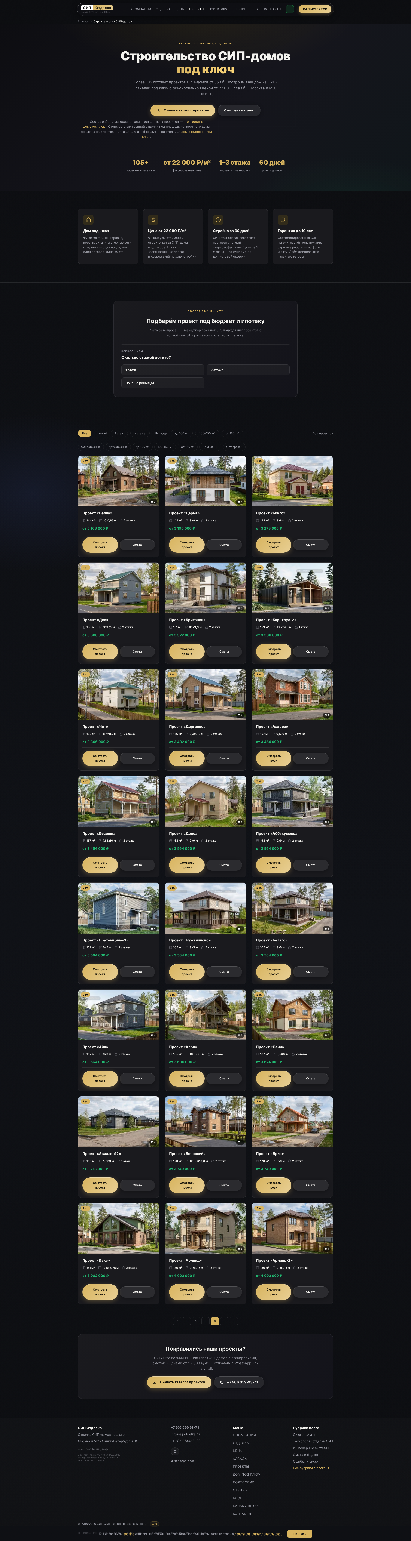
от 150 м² (232, 433)
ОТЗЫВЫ (240, 9)
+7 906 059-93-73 (242, 1382)
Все (84, 433)
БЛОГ (255, 9)
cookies (128, 1533)
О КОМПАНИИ (140, 9)
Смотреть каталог (239, 110)
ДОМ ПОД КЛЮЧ (247, 1474)
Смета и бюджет (306, 1455)
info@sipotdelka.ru (185, 1434)
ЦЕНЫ (180, 9)
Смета (137, 544)
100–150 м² (207, 433)
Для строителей (185, 1461)
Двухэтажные (118, 447)
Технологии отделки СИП (313, 1441)
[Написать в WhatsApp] (290, 9)
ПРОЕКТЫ (196, 9)
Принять (299, 1533)
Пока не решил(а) (139, 383)
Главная (83, 21)
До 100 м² (142, 447)
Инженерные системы (311, 1448)
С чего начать (304, 1435)
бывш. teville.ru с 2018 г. (95, 12)
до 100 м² (182, 433)
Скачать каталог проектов (186, 110)
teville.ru (92, 1449)
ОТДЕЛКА (163, 9)
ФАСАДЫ (240, 1459)
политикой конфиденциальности (258, 1533)
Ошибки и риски (306, 1461)
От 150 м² (187, 447)
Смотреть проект (100, 545)
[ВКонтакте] (175, 1451)
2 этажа (217, 370)
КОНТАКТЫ (272, 9)
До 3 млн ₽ (210, 447)
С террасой (234, 447)
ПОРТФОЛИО (219, 9)
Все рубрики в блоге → (311, 1468)
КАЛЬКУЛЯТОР (315, 9)
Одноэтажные (91, 447)
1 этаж (130, 370)
